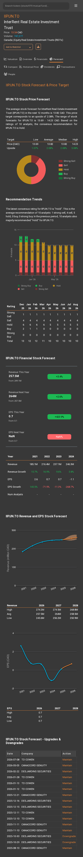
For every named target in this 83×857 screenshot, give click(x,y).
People (11, 74)
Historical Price (31, 67)
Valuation (13, 59)
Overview (27, 59)
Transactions (68, 67)
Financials (42, 59)
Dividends (49, 67)
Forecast (58, 59)
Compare (12, 67)
